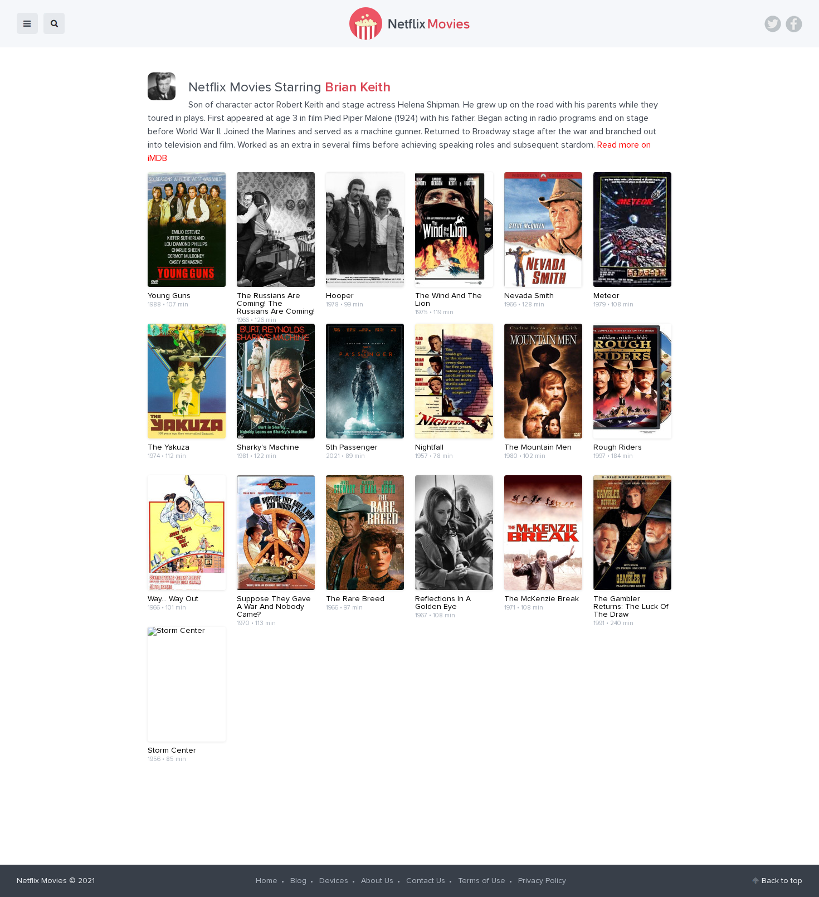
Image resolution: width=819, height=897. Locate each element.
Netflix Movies (42, 881)
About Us (377, 881)
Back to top (782, 881)
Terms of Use (481, 881)
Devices (333, 881)
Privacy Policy (542, 881)
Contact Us (425, 881)
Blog (298, 881)
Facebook (794, 24)
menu (27, 23)
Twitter (772, 24)
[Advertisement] (409, 813)
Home (266, 881)
